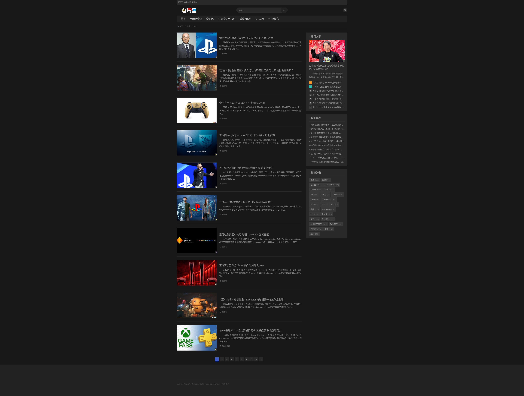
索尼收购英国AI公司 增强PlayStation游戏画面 (244, 234)
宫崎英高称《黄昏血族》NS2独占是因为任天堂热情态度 (334, 125)
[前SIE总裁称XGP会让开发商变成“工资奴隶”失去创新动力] (197, 338)
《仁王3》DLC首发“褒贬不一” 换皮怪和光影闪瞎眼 (332, 141)
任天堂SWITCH (227, 18)
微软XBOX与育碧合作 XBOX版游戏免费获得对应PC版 (336, 107)
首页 (183, 18)
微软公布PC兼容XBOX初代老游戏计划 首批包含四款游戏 (337, 91)
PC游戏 (315, 229)
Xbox (314, 199)
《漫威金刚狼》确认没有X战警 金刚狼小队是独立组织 (335, 99)
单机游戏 (328, 219)
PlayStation (332, 185)
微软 (326, 180)
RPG (325, 194)
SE (334, 204)
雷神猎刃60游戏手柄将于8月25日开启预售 (328, 129)
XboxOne (328, 209)
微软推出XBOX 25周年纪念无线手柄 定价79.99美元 (332, 145)
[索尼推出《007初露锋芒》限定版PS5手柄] (197, 110)
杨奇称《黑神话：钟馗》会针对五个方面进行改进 (331, 149)
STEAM (259, 18)
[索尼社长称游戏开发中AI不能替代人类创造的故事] (197, 45)
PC (313, 204)
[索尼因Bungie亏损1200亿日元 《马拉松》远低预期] (197, 143)
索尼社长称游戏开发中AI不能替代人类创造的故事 (246, 38)
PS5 (314, 214)
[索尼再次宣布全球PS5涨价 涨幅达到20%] (197, 273)
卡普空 (327, 214)
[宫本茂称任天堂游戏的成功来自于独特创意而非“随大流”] (327, 51)
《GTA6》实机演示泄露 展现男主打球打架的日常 (331, 162)
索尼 (314, 180)
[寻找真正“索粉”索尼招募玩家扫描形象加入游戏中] (197, 208)
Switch (315, 190)
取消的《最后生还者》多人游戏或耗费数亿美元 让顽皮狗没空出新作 (256, 70)
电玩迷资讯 (196, 18)
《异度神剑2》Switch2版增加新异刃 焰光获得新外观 (335, 83)
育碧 (314, 209)
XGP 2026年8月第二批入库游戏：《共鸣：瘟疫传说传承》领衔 (336, 158)
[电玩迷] (189, 10)
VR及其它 (273, 18)
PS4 (329, 190)
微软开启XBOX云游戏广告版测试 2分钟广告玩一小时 (335, 103)
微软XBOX (245, 18)
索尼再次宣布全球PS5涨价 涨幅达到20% (241, 265)
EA (324, 204)
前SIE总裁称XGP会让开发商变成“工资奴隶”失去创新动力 (250, 330)
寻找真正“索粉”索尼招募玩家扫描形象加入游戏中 (246, 202)
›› (261, 359)
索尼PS (210, 18)
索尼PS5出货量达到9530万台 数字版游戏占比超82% (335, 95)
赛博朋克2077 (318, 224)
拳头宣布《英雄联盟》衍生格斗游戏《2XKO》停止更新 (334, 137)
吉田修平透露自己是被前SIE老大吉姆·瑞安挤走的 (246, 168)
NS (313, 194)
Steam (337, 194)
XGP (328, 229)
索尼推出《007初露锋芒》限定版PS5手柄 (242, 103)
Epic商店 (336, 224)
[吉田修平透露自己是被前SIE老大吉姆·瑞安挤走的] (197, 175)
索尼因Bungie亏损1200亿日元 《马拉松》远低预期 (247, 135)
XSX (314, 234)
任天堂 (315, 185)
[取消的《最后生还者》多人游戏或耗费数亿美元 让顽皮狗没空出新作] (197, 78)
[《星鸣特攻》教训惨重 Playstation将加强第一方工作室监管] (197, 305)
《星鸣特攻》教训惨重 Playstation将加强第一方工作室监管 (251, 299)
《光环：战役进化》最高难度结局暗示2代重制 (332, 87)
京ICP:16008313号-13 (221, 384)
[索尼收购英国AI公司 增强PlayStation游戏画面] (197, 240)
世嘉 (314, 219)
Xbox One (328, 199)
